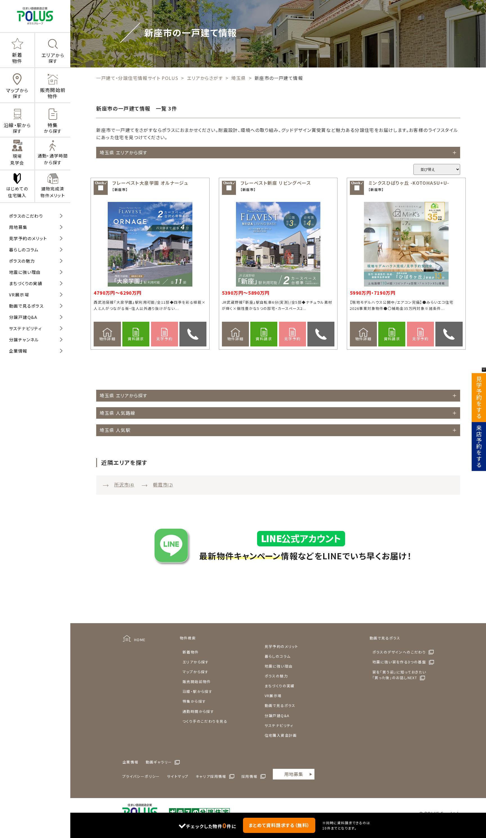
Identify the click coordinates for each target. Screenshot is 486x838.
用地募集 (18, 227)
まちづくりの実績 (25, 283)
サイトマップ (177, 776)
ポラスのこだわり (26, 216)
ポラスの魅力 (22, 261)
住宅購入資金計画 (281, 735)
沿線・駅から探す (197, 691)
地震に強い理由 (25, 272)
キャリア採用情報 (211, 776)
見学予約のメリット (28, 238)
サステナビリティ (25, 328)
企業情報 (18, 351)
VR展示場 (19, 295)
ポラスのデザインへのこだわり (399, 652)
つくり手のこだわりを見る (205, 721)
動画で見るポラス (26, 306)
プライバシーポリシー (141, 776)
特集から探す (194, 701)
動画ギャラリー (159, 762)
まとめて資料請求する (279, 825)
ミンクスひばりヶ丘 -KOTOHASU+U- (408, 182)
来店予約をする (479, 446)
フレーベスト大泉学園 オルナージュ (150, 182)
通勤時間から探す (198, 711)
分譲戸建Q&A (23, 317)
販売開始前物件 (197, 681)
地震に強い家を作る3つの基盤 (399, 661)
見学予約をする (479, 397)
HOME (140, 639)
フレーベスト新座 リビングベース (275, 182)
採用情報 (249, 776)
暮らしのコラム (24, 250)
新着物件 (191, 652)
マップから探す (196, 671)
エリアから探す (196, 661)
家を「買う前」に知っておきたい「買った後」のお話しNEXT (399, 674)
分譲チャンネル (24, 340)
